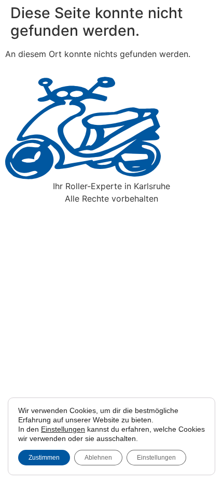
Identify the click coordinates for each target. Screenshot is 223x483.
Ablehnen (98, 457)
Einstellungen (63, 429)
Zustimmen (44, 457)
